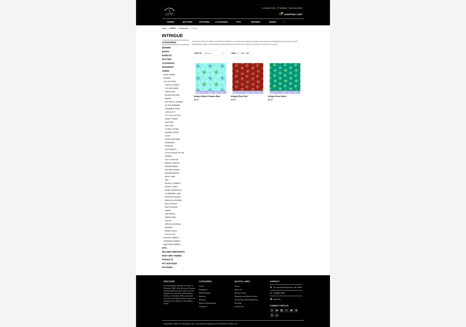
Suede (168, 210)
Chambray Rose (172, 109)
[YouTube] (291, 311)
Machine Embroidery (207, 303)
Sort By (198, 53)
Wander (168, 227)
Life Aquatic (171, 149)
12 (238, 53)
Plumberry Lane (173, 193)
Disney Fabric (171, 119)
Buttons (167, 59)
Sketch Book (171, 207)
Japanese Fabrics (171, 241)
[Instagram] (282, 311)
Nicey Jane (170, 177)
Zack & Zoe (170, 234)
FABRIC (170, 22)
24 (243, 53)
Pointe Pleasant (173, 197)
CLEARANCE (221, 22)
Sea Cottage (171, 204)
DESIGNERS (168, 67)
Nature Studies (172, 170)
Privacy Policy (240, 293)
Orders (283, 8)
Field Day (169, 126)
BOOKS (272, 22)
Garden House (172, 132)
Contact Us (239, 306)
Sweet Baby (170, 217)
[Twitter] (277, 311)
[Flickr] (277, 315)
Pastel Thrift (171, 187)
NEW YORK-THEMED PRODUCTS (172, 258)
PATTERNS (204, 22)
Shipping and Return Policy (245, 296)
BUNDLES (167, 55)
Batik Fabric (169, 75)
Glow (167, 136)
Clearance (203, 306)
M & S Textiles (171, 160)
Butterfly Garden (174, 102)
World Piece (171, 231)
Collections (183, 28)
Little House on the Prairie (174, 154)
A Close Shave (171, 88)
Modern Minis (171, 166)
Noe (167, 180)
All (247, 53)
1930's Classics (172, 85)
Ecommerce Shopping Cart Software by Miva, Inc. (217, 324)
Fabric (201, 286)
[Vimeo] (296, 311)
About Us (238, 290)
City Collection (172, 115)
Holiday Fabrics (171, 238)
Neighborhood (172, 173)
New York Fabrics (172, 244)
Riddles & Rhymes (173, 200)
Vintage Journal (173, 224)
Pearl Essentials (173, 190)
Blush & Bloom (172, 95)
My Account (297, 8)
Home (164, 28)
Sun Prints (170, 214)
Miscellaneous (172, 163)
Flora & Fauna (172, 129)
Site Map (238, 303)
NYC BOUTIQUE (169, 263)
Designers (203, 290)
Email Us (277, 299)
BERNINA (255, 22)
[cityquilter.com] (185, 11)
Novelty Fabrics (173, 183)
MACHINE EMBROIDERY (173, 252)
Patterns (202, 300)
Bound (168, 98)
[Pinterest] (272, 315)
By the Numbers (172, 105)
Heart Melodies (172, 139)
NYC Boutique (205, 293)
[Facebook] (272, 311)
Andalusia (170, 92)
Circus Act (170, 112)
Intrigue (169, 146)
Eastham (169, 122)
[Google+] (286, 311)
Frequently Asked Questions (246, 300)
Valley (168, 221)
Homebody (170, 143)
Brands (167, 78)
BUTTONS (187, 22)
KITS (238, 22)
